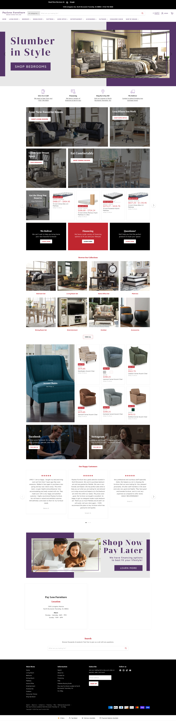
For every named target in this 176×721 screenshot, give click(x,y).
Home (4, 19)
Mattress (50, 19)
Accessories (91, 19)
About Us (60, 673)
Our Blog (60, 691)
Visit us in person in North (103, 98)
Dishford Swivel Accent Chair (137, 417)
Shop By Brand (132, 19)
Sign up (93, 684)
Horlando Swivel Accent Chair (113, 414)
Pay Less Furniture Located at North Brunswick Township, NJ (42, 707)
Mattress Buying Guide (65, 683)
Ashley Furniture (57, 207)
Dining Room (38, 19)
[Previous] (22, 205)
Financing (61, 678)
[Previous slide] (5, 54)
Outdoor (102, 19)
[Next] (153, 205)
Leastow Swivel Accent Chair (137, 373)
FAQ (59, 680)
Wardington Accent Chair (86, 371)
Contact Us (61, 675)
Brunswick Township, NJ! (103, 100)
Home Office (62, 19)
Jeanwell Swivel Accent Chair (88, 414)
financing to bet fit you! (73, 100)
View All (88, 337)
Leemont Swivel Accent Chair (113, 379)
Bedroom (26, 19)
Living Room (14, 19)
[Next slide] (171, 54)
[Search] (142, 13)
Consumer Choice (116, 19)
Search (60, 670)
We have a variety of (73, 98)
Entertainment (76, 19)
